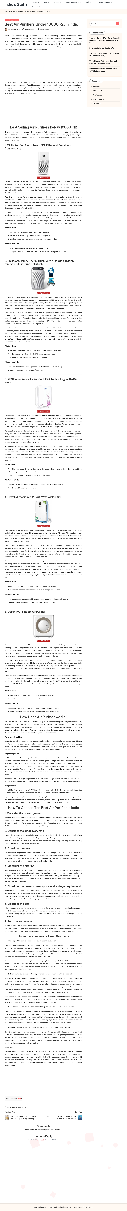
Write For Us (98, 91)
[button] (117, 23)
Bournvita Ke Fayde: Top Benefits (102, 48)
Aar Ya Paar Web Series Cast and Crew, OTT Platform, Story (104, 54)
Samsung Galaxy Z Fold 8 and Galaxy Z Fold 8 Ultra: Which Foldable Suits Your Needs (104, 40)
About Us (96, 86)
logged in (40, 1140)
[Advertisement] (43, 65)
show (19, 1098)
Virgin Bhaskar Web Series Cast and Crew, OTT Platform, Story (103, 62)
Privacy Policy (98, 99)
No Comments (44, 29)
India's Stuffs (16, 4)
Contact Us (97, 95)
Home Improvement (12, 20)
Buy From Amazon (43, 178)
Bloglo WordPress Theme (83, 1207)
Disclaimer (97, 104)
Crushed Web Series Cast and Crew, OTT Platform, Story (103, 70)
